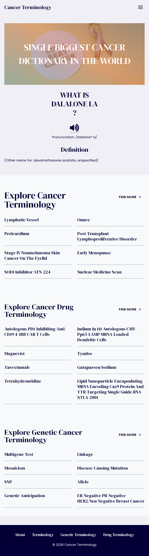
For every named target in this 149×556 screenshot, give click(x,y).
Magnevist (14, 353)
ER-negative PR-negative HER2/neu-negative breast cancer (110, 498)
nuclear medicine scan (99, 272)
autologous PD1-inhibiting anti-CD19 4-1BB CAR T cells (35, 331)
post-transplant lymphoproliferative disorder (107, 236)
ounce (83, 220)
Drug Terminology (118, 534)
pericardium (16, 233)
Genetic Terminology (78, 534)
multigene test (18, 454)
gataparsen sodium (96, 367)
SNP (8, 482)
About (20, 534)
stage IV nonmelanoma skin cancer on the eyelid (32, 255)
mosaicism (14, 468)
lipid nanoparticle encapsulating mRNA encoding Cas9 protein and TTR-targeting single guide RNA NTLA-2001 (110, 389)
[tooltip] (74, 127)
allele (83, 482)
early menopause (94, 253)
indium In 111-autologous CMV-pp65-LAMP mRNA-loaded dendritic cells (107, 334)
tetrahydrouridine (22, 381)
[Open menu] (140, 7)
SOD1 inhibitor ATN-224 (27, 272)
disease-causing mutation (102, 468)
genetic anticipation (24, 495)
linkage (85, 454)
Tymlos (84, 353)
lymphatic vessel (21, 220)
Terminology (43, 534)
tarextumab (16, 367)
